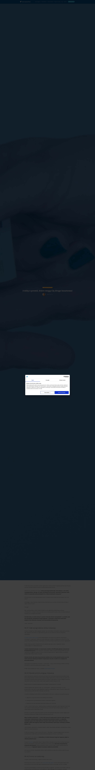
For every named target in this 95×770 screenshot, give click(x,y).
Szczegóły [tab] (47, 380)
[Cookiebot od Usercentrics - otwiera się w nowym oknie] (64, 376)
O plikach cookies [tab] (62, 380)
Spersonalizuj (46, 392)
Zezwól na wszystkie (61, 392)
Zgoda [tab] (33, 380)
